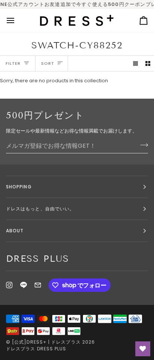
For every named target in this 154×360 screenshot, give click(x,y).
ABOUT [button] (15, 230)
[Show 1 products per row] (135, 63)
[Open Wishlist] (142, 348)
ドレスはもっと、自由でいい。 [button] (40, 209)
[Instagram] (9, 285)
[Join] (142, 145)
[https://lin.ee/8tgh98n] (23, 285)
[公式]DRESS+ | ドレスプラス (46, 342)
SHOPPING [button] (19, 187)
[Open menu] (17, 20)
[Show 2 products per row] (148, 63)
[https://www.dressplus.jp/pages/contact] (37, 285)
